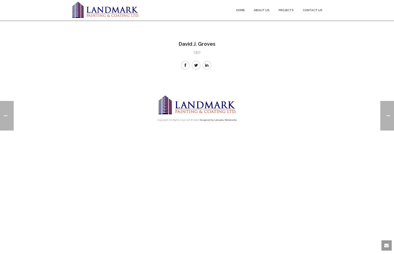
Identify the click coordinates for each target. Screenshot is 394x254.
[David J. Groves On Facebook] (185, 65)
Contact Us (312, 10)
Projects (286, 10)
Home (240, 10)
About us (262, 10)
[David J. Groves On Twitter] (196, 65)
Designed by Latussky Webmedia (218, 120)
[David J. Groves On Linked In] (206, 65)
